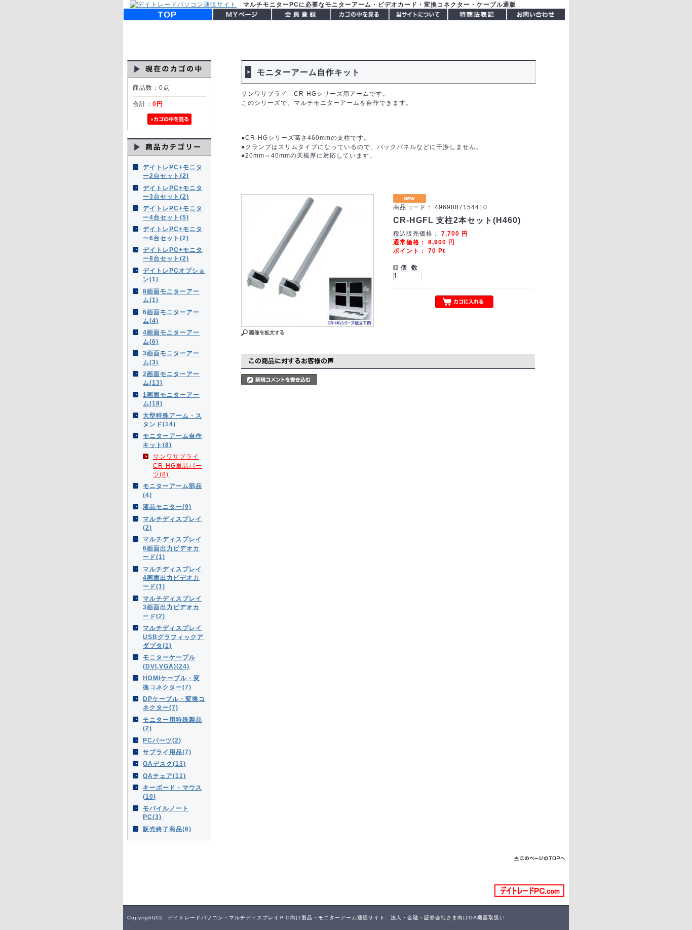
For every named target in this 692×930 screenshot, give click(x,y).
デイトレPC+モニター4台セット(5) (173, 212)
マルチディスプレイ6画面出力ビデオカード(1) (172, 548)
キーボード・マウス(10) (172, 791)
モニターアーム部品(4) (172, 490)
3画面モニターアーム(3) (171, 357)
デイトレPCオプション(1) (174, 274)
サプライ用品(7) (167, 752)
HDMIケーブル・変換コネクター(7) (171, 682)
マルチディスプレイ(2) (172, 523)
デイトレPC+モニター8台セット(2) (173, 254)
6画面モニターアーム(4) (171, 316)
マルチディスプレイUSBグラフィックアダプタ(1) (173, 636)
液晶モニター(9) (167, 506)
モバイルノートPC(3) (166, 812)
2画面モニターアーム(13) (171, 378)
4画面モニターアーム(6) (171, 336)
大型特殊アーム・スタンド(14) (172, 419)
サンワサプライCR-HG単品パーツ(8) (177, 465)
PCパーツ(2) (162, 740)
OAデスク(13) (164, 763)
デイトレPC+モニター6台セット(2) (173, 233)
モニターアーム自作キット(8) (172, 440)
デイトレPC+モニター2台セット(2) (173, 171)
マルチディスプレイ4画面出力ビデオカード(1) (172, 578)
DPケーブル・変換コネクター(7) (174, 703)
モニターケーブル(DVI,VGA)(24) (169, 661)
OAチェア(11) (164, 775)
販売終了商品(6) (167, 829)
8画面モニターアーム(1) (171, 295)
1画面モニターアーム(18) (171, 398)
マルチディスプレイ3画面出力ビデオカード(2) (172, 607)
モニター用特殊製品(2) (172, 723)
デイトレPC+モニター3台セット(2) (173, 192)
